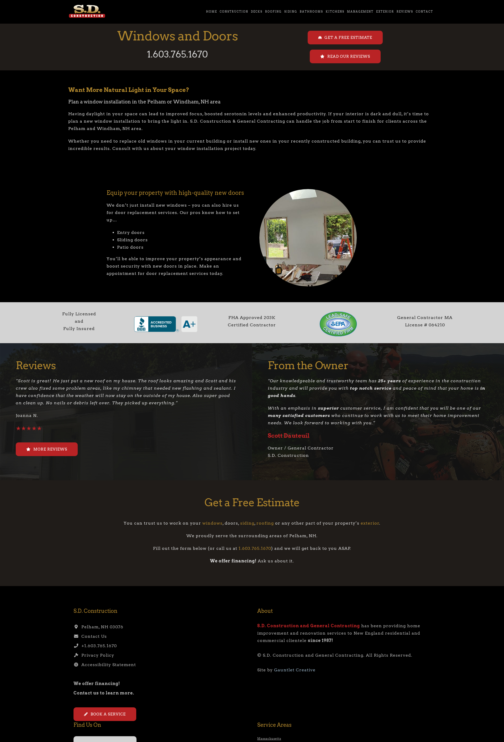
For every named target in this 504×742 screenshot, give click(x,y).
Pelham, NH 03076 (101, 626)
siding (247, 523)
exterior (370, 523)
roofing (265, 523)
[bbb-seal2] (165, 316)
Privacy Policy (96, 655)
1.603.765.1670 (177, 54)
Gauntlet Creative (295, 669)
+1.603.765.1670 (98, 645)
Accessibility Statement (107, 664)
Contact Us (93, 636)
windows (212, 523)
